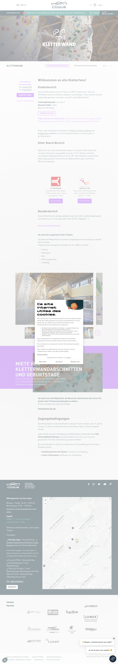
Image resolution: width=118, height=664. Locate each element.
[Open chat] (112, 658)
